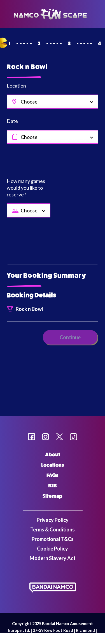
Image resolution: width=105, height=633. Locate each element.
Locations (52, 465)
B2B (52, 486)
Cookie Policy (52, 548)
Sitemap (52, 496)
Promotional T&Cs (53, 539)
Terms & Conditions (52, 529)
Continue (70, 337)
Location (16, 85)
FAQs (52, 475)
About (52, 454)
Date (12, 121)
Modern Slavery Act (53, 558)
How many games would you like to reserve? (26, 188)
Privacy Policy (53, 520)
